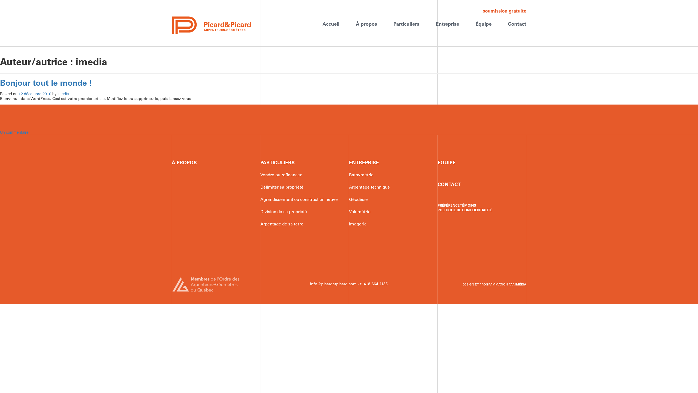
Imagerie (358, 224)
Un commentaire (14, 132)
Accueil (331, 24)
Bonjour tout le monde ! (46, 83)
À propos (366, 24)
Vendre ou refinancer (281, 175)
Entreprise (447, 24)
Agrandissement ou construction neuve (299, 200)
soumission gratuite (504, 11)
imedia (63, 93)
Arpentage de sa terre (281, 224)
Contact (517, 24)
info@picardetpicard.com (333, 284)
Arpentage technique (369, 187)
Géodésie (358, 200)
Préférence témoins (457, 205)
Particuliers (406, 24)
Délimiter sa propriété (281, 187)
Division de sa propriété (283, 212)
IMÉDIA (520, 284)
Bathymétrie (361, 175)
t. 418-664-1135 (374, 284)
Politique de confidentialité (465, 210)
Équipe (484, 24)
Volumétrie (360, 212)
